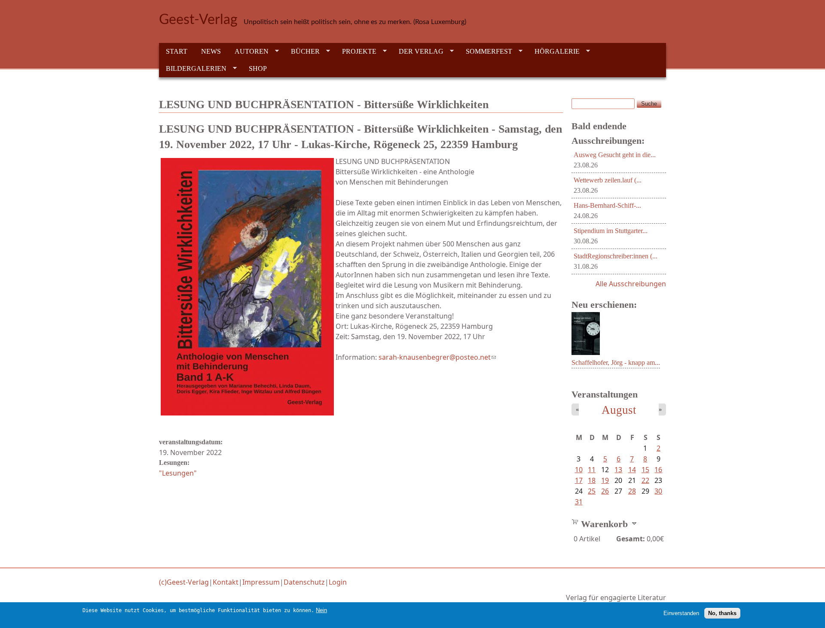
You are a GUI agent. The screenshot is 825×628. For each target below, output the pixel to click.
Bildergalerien (192, 69)
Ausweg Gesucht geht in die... (615, 154)
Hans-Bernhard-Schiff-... (607, 205)
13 (618, 469)
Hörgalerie (554, 51)
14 (632, 469)
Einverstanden (681, 613)
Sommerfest (485, 51)
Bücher (302, 51)
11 (592, 469)
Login (338, 582)
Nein (321, 610)
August (619, 409)
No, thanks (722, 613)
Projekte (355, 51)
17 (579, 480)
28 (632, 491)
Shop (258, 68)
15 (645, 469)
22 (645, 480)
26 (605, 491)
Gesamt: (630, 538)
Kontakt (225, 582)
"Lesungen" (178, 473)
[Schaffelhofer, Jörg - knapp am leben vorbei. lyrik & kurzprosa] (585, 352)
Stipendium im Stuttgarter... (611, 230)
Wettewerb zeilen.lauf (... (608, 180)
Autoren (248, 51)
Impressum (261, 582)
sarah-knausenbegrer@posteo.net (437, 357)
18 (592, 480)
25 (592, 491)
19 (605, 480)
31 (579, 502)
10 (579, 469)
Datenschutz (304, 582)
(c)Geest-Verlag (184, 582)
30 (658, 491)
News (211, 51)
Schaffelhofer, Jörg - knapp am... (615, 362)
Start (176, 51)
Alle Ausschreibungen (631, 283)
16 (658, 469)
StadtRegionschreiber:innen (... (615, 256)
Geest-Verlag (198, 20)
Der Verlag (417, 51)
